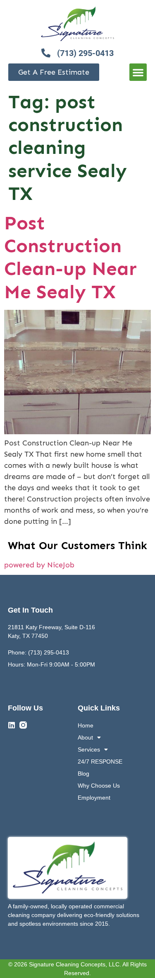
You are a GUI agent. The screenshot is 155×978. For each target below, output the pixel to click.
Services (89, 749)
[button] (138, 72)
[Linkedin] (11, 725)
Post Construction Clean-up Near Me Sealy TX (70, 257)
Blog (83, 773)
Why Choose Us (99, 785)
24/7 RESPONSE (100, 761)
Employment (94, 797)
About (85, 737)
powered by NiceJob (39, 564)
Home (85, 725)
